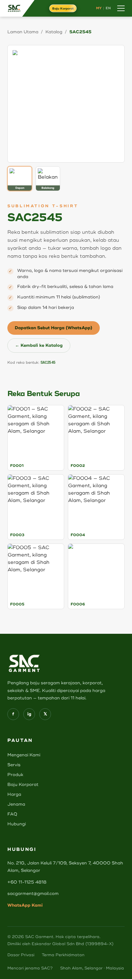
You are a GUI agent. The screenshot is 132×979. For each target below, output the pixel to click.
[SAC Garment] (17, 8)
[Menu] (121, 8)
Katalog (53, 31)
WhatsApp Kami (25, 905)
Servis (14, 764)
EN (108, 8)
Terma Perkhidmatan (63, 955)
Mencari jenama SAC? (30, 968)
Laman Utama (22, 31)
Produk (15, 774)
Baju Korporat (63, 8)
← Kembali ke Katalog (39, 345)
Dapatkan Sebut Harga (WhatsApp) (53, 327)
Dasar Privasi (20, 955)
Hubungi (16, 824)
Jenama (16, 804)
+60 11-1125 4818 (26, 882)
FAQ (12, 814)
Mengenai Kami (23, 755)
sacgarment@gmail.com (33, 893)
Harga (14, 794)
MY (99, 8)
